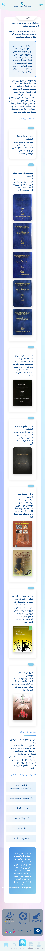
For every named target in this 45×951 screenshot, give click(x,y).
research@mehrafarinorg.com (17, 887)
